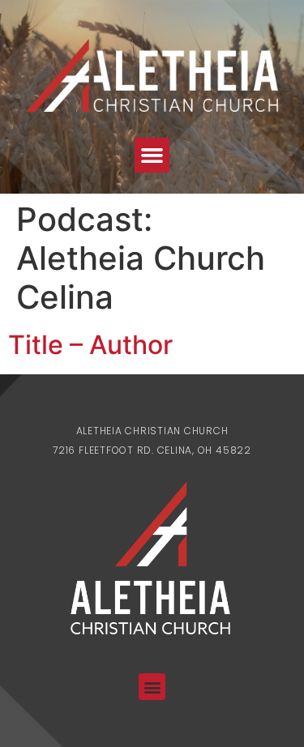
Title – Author (90, 345)
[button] (152, 155)
